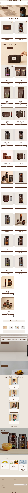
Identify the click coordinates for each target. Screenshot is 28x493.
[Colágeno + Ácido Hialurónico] (21, 113)
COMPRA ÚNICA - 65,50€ (7, 39)
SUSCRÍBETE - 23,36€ (7, 145)
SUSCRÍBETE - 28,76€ (21, 103)
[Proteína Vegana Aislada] (7, 92)
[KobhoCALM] (21, 27)
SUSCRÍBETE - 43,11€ (21, 124)
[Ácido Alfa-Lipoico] (21, 261)
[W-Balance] (21, 240)
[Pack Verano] (7, 303)
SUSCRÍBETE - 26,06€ (7, 82)
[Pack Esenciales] (7, 177)
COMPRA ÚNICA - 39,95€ (21, 39)
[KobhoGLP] (7, 27)
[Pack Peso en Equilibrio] (7, 156)
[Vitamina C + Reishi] (7, 240)
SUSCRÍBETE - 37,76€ (7, 124)
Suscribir (25, 484)
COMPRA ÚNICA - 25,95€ (21, 273)
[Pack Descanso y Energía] (7, 282)
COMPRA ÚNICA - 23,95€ (7, 273)
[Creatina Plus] (21, 92)
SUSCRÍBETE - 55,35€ (8, 293)
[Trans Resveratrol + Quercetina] (21, 177)
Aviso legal (2, 486)
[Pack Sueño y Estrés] (21, 219)
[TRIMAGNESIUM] (7, 71)
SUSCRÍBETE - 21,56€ (7, 272)
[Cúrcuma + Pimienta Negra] (7, 219)
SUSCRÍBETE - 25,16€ (7, 103)
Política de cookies (3, 485)
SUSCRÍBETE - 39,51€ (21, 166)
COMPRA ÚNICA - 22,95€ (7, 210)
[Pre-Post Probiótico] (7, 135)
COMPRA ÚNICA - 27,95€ (7, 104)
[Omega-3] (21, 135)
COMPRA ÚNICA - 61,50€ (7, 294)
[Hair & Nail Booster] (7, 261)
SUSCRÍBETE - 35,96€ (21, 82)
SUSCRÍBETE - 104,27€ (8, 314)
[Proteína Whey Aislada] (21, 71)
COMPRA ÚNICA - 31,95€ (21, 104)
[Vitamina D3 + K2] (21, 156)
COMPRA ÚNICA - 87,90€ (21, 231)
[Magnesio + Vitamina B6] (7, 198)
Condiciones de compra (3, 484)
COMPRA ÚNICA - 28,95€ (7, 83)
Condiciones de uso (3, 487)
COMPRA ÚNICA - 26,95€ (7, 231)
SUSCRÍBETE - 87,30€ (7, 166)
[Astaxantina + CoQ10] (21, 198)
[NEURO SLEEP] (7, 113)
